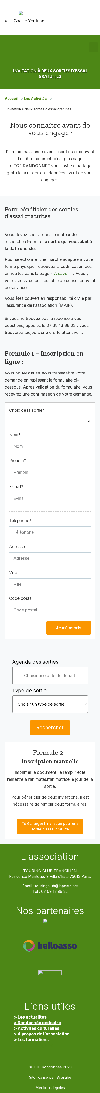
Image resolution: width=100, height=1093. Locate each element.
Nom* (15, 434)
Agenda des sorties (35, 661)
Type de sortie (29, 690)
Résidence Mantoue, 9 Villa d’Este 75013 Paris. (50, 876)
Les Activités (35, 98)
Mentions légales (50, 1088)
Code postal (21, 598)
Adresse (17, 546)
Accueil (11, 98)
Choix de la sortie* (27, 410)
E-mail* (16, 486)
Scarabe (63, 1077)
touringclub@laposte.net (56, 886)
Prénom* (17, 460)
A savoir (62, 273)
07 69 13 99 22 (54, 891)
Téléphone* (20, 520)
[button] (93, 47)
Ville (13, 572)
